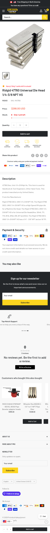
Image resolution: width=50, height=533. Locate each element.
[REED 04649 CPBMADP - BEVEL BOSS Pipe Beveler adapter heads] (11, 392)
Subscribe (25, 302)
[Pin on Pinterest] (37, 155)
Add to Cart (32, 421)
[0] (45, 10)
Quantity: (6, 125)
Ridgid (4, 101)
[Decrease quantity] (13, 125)
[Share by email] (46, 155)
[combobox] (7, 521)
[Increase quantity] (26, 125)
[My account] (41, 11)
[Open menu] (3, 11)
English (6, 481)
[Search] (45, 17)
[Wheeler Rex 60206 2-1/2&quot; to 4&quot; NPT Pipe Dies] (32, 392)
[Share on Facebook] (32, 155)
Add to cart (25, 134)
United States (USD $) (23, 481)
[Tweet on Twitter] (41, 155)
